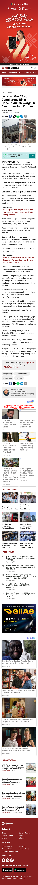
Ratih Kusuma (7, 111)
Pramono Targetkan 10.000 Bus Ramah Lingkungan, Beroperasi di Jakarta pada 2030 (10, 547)
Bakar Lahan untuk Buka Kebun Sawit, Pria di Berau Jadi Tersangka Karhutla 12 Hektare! (20, 567)
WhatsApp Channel (11, 367)
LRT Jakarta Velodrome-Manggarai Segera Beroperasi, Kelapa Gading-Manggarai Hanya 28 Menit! (9, 529)
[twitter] (14, 116)
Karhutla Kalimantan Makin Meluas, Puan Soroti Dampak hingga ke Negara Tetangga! (20, 558)
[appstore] (7, 870)
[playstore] (20, 870)
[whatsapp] (18, 116)
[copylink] (25, 116)
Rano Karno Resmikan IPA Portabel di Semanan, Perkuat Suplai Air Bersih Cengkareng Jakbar (18, 259)
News (10, 92)
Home (3, 92)
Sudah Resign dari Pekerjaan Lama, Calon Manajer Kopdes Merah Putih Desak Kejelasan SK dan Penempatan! (27, 510)
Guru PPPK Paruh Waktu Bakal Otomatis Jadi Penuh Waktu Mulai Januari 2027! (28, 546)
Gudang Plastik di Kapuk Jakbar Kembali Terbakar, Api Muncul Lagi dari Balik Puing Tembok (19, 212)
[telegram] (21, 116)
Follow (32, 156)
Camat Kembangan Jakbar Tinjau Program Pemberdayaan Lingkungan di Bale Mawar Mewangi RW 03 (13, 782)
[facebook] (10, 116)
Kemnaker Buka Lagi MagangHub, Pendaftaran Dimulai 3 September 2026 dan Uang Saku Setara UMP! (10, 510)
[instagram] (12, 860)
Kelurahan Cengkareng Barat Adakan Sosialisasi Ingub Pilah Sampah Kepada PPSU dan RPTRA (13, 795)
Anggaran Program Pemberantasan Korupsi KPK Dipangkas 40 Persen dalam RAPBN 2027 (28, 528)
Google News (28, 363)
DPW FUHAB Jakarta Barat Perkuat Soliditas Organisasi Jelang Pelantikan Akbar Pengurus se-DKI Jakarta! (13, 767)
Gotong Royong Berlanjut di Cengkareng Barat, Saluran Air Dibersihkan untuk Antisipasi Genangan (13, 809)
